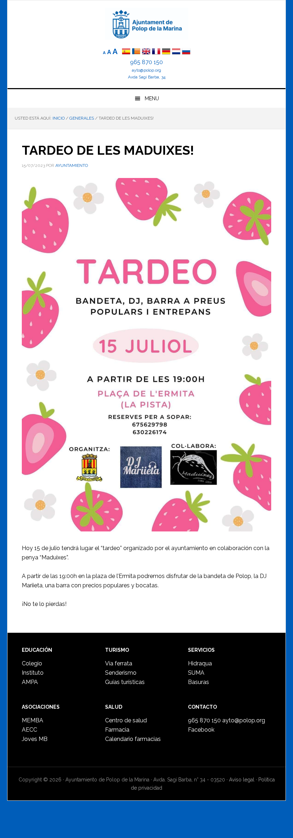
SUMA (196, 672)
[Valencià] (136, 52)
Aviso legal (241, 779)
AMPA (30, 682)
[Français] (156, 52)
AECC (29, 729)
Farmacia (117, 729)
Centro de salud (126, 720)
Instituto (33, 672)
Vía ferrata (118, 663)
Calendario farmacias (133, 739)
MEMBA (32, 720)
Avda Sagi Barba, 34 (146, 77)
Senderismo (120, 672)
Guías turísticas (125, 682)
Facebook (201, 729)
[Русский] (186, 52)
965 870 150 (146, 62)
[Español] (126, 52)
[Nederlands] (177, 52)
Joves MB (35, 739)
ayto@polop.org (146, 70)
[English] (146, 52)
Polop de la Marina (146, 24)
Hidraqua (200, 663)
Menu (152, 98)
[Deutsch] (166, 52)
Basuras (198, 682)
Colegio (32, 663)
